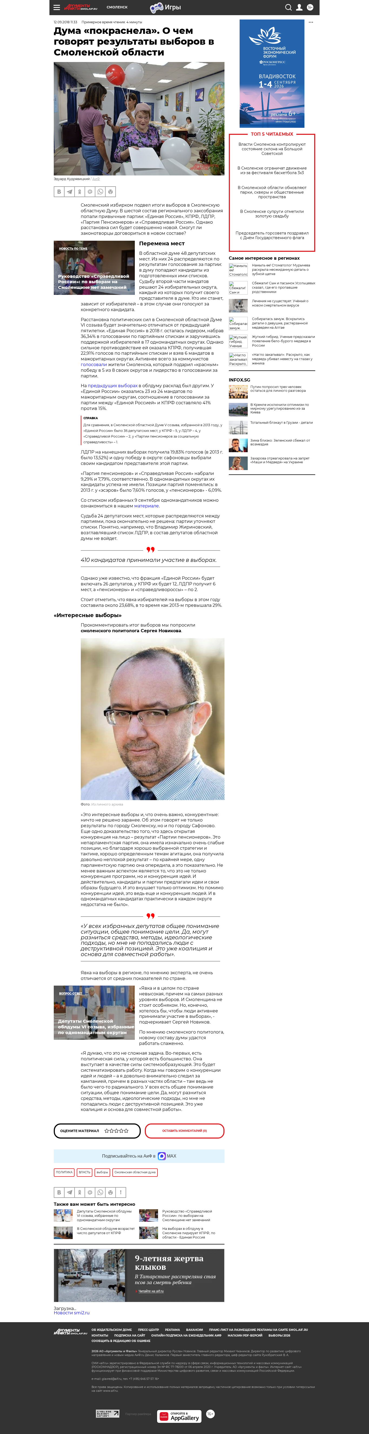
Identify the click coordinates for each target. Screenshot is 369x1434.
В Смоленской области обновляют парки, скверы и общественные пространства (272, 192)
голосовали (94, 364)
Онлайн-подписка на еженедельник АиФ (186, 1335)
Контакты (100, 1335)
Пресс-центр (148, 1330)
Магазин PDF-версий (245, 1335)
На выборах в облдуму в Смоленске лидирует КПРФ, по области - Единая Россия (188, 1233)
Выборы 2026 (279, 1335)
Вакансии (194, 1330)
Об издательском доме (112, 1330)
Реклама (172, 1330)
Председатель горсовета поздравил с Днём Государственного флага (272, 235)
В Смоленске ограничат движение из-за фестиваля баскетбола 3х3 (272, 170)
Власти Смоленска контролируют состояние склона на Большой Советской (272, 149)
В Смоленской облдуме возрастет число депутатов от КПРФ (106, 1231)
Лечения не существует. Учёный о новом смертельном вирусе (280, 303)
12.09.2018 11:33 (65, 22)
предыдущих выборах (112, 385)
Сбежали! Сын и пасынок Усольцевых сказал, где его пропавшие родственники (283, 287)
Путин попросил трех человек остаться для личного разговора (278, 389)
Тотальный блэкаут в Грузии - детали (281, 423)
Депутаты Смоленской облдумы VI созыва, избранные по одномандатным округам (104, 1215)
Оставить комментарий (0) (184, 1131)
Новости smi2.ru (72, 1312)
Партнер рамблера (138, 1414)
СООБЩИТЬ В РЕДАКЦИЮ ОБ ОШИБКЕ (121, 1341)
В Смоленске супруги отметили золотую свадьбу (272, 214)
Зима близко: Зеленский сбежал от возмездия (280, 442)
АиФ (96, 179)
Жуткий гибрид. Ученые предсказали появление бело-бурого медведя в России (283, 341)
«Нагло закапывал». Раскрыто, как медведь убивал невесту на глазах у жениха (282, 359)
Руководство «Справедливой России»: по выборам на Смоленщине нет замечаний (187, 1215)
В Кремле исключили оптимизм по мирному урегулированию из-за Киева (279, 408)
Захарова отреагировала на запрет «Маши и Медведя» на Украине (280, 460)
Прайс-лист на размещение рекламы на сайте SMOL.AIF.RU (258, 1330)
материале (146, 506)
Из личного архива (107, 804)
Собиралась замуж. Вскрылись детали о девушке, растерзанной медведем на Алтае (280, 323)
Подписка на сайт (129, 1335)
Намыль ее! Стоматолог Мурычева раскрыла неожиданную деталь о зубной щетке (281, 269)
